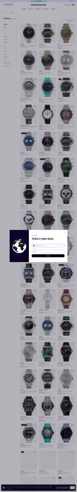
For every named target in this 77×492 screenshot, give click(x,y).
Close (65, 232)
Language (34, 248)
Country (33, 242)
